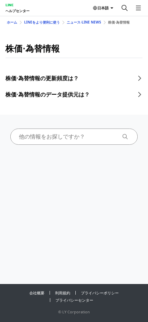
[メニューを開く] (138, 8)
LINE (9, 4)
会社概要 (36, 292)
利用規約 (62, 292)
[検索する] (124, 8)
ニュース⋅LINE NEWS (84, 22)
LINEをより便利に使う (42, 22)
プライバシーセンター (74, 300)
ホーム (12, 22)
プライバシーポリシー (100, 292)
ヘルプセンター (18, 10)
